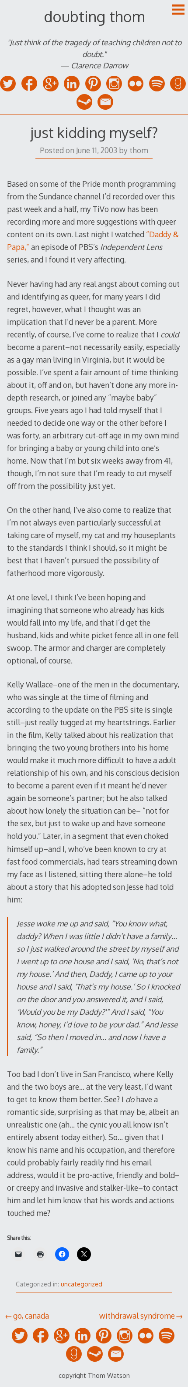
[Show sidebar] (178, 10)
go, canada (31, 1315)
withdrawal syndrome (137, 1315)
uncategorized (81, 1284)
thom (138, 150)
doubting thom (94, 16)
